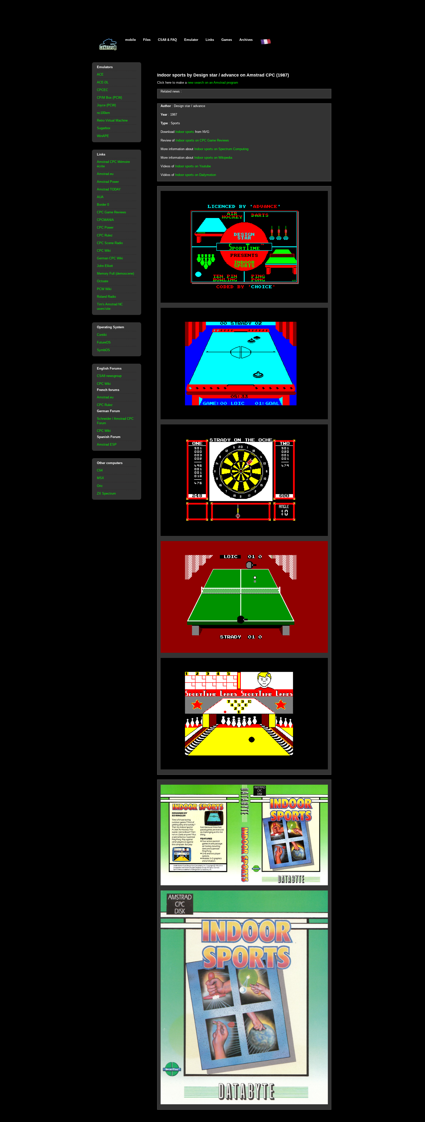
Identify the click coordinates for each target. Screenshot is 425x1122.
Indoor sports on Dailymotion (195, 175)
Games (226, 40)
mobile (130, 40)
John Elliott (105, 266)
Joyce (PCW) (106, 105)
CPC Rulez (105, 235)
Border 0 (103, 204)
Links (210, 40)
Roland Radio (106, 296)
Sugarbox (103, 128)
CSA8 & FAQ (167, 40)
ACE (100, 74)
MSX (100, 478)
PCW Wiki (104, 289)
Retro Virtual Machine (112, 120)
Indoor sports (184, 132)
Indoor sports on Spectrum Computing (221, 149)
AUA (100, 197)
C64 (100, 470)
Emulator (191, 40)
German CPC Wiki (110, 258)
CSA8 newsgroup (109, 376)
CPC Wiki (104, 250)
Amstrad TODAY (109, 189)
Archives (246, 40)
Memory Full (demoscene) (115, 273)
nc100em (103, 113)
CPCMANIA (105, 220)
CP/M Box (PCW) (109, 97)
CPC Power (105, 227)
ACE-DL (102, 82)
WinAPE (103, 136)
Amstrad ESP (107, 444)
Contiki (102, 335)
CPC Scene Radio (110, 243)
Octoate (102, 281)
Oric (100, 486)
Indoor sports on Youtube (193, 166)
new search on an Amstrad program (213, 82)
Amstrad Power (108, 182)
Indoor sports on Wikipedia (213, 157)
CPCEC (102, 90)
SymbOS (103, 350)
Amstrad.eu (105, 174)
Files (147, 40)
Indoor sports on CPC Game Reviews (202, 140)
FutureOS (104, 342)
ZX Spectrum (106, 493)
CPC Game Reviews (111, 212)
